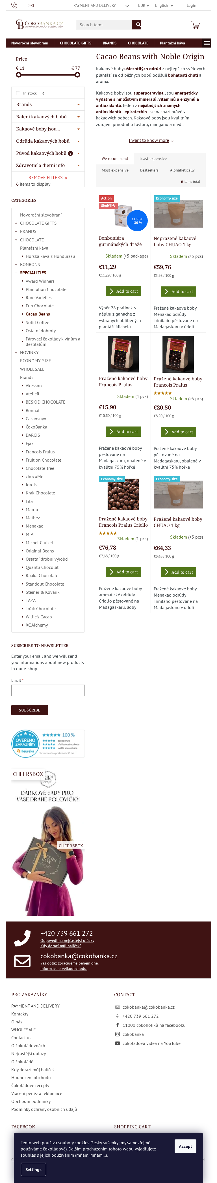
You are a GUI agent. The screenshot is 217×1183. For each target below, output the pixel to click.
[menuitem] (30, 43)
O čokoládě (22, 1061)
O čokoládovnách (28, 1045)
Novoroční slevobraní (41, 215)
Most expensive (115, 170)
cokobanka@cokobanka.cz (79, 955)
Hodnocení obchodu (31, 1077)
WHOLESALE (32, 369)
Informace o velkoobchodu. (63, 968)
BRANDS (28, 231)
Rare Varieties (39, 297)
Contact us (21, 1037)
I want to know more (149, 140)
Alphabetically (182, 170)
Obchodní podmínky (31, 1101)
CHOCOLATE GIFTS (38, 223)
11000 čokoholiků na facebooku (154, 1025)
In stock (33, 93)
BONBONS (30, 264)
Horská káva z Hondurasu (50, 256)
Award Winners (40, 281)
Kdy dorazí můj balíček (33, 1069)
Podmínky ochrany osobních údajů (44, 1109)
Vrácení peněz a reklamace (36, 1093)
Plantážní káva (34, 248)
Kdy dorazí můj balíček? (60, 945)
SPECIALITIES (33, 272)
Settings (33, 1169)
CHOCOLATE (32, 240)
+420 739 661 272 (66, 933)
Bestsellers (149, 170)
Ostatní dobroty (41, 330)
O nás (16, 1022)
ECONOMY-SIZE (35, 360)
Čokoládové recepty (30, 1085)
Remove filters (46, 177)
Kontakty (19, 1014)
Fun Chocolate (40, 305)
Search (136, 24)
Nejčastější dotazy (28, 1053)
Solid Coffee (37, 322)
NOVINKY (29, 352)
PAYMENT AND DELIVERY (94, 5)
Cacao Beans (38, 314)
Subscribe (29, 710)
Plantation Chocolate (46, 289)
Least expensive (153, 158)
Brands (26, 377)
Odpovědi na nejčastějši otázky (67, 940)
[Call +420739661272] (19, 5)
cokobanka (133, 1034)
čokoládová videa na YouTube (152, 1043)
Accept (185, 1146)
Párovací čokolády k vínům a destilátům (53, 341)
